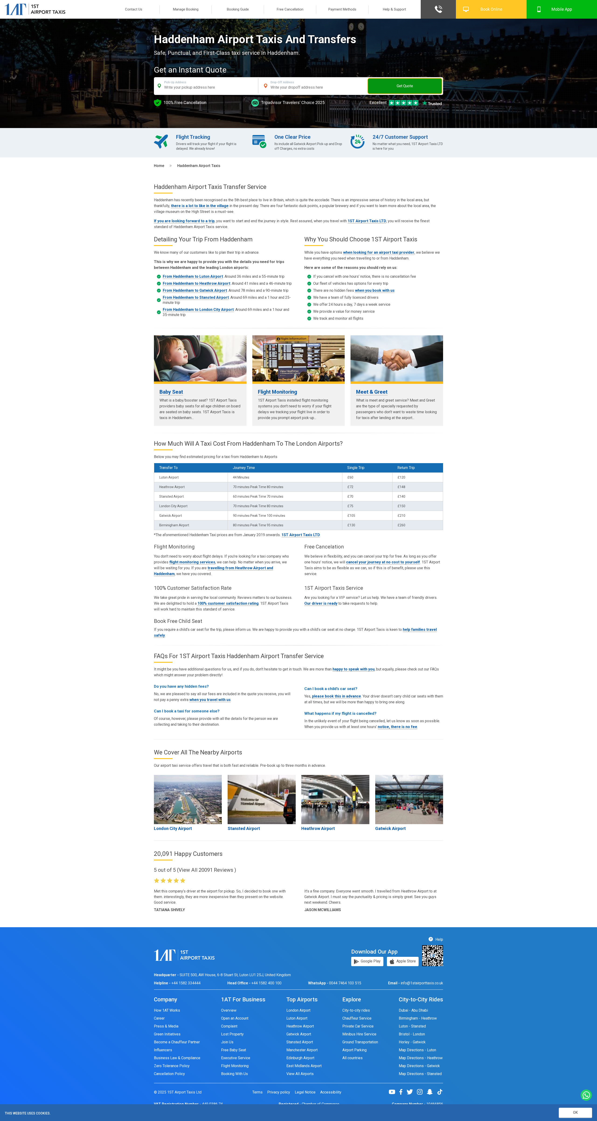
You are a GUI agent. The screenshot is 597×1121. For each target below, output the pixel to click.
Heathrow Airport (318, 828)
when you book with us (375, 290)
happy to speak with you (354, 669)
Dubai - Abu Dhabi (413, 1010)
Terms (257, 1092)
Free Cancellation (290, 9)
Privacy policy (278, 1092)
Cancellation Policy (169, 1074)
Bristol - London (412, 1034)
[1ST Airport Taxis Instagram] (422, 1092)
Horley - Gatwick (412, 1042)
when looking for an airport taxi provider (378, 252)
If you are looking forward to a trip (184, 221)
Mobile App (562, 9)
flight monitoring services (192, 562)
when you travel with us (210, 700)
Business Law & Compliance (177, 1058)
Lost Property (232, 1034)
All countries (352, 1058)
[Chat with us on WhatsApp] (586, 1095)
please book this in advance (336, 696)
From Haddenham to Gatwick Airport (195, 290)
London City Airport (173, 828)
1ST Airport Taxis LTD (367, 221)
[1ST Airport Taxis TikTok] (440, 1092)
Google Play (370, 961)
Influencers (163, 1050)
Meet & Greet (372, 392)
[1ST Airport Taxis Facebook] (402, 1092)
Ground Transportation (360, 1042)
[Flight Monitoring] (298, 358)
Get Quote (405, 86)
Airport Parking (354, 1050)
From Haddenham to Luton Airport (193, 276)
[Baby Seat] (200, 358)
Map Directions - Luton (417, 1050)
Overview (228, 1010)
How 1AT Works (167, 1010)
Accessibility (330, 1092)
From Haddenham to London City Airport (198, 309)
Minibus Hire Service (359, 1034)
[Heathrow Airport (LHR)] (335, 799)
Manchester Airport (302, 1050)
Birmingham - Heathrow (418, 1018)
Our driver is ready (320, 603)
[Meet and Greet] (397, 358)
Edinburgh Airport (300, 1058)
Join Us (227, 1042)
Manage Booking (185, 9)
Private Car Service (358, 1026)
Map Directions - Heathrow (421, 1058)
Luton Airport (296, 1018)
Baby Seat (171, 392)
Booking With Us (234, 1074)
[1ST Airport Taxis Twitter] (411, 1092)
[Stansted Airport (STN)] (261, 799)
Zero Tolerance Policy (172, 1066)
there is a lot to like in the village (200, 206)
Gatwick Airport (390, 828)
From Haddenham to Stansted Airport (196, 297)
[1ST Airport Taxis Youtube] (394, 1092)
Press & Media (166, 1026)
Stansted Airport (244, 828)
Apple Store (406, 961)
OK (575, 1112)
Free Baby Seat (233, 1050)
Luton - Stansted (412, 1026)
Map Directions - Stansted (420, 1074)
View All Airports (300, 1074)
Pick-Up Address (175, 82)
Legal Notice (305, 1092)
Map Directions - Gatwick (419, 1066)
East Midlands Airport (304, 1066)
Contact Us (133, 9)
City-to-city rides (356, 1010)
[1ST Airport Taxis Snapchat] (432, 1092)
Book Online (491, 9)
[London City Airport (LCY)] (188, 799)
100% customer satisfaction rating (228, 603)
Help (438, 939)
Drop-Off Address (282, 82)
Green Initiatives (167, 1034)
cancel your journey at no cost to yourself (383, 562)
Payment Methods (342, 9)
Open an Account (234, 1018)
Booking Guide (238, 9)
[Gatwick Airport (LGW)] (409, 799)
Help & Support (394, 9)
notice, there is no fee (397, 727)
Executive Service (235, 1058)
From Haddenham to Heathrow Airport (196, 283)
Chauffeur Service (356, 1018)
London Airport (298, 1010)
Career (159, 1018)
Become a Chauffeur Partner (177, 1042)
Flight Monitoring (277, 392)
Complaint (229, 1026)
